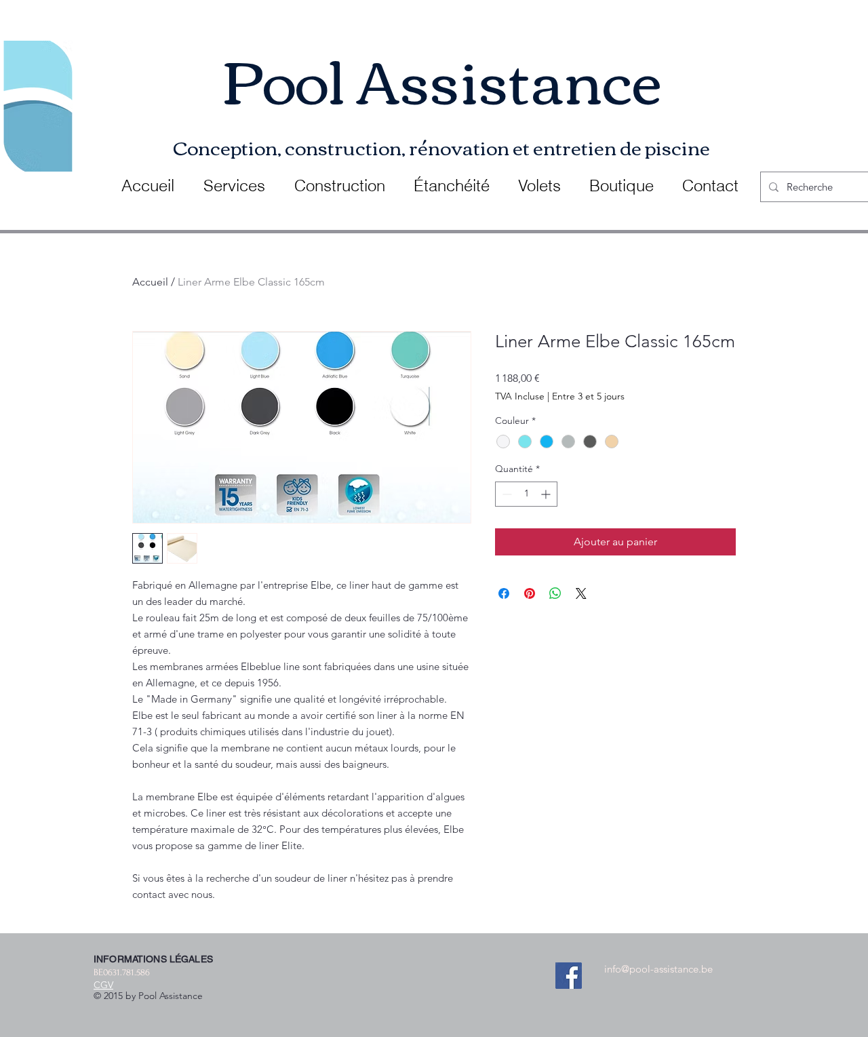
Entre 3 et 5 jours (588, 396)
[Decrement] (505, 494)
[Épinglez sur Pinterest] (529, 593)
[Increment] (546, 494)
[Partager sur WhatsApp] (555, 593)
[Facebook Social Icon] (568, 975)
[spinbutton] (526, 494)
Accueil (150, 281)
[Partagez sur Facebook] (504, 593)
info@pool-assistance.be (658, 968)
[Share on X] (581, 593)
